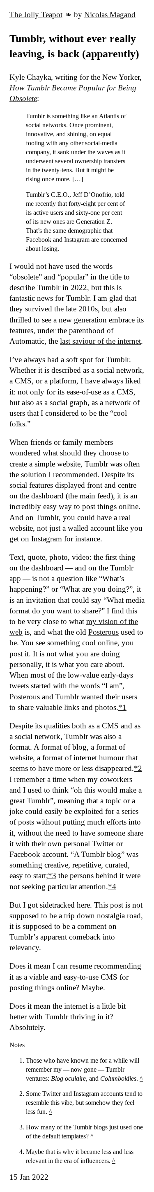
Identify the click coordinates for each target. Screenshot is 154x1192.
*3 (52, 875)
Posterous (103, 632)
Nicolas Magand (110, 14)
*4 (112, 886)
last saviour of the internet (100, 341)
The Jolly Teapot (35, 14)
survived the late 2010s (61, 308)
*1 (122, 707)
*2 (138, 768)
